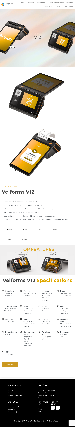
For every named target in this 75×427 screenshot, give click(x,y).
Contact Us (69, 6)
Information (48, 6)
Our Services (41, 2)
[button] (31, 2)
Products (30, 2)
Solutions (69, 2)
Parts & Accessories (57, 2)
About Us (59, 6)
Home (22, 2)
